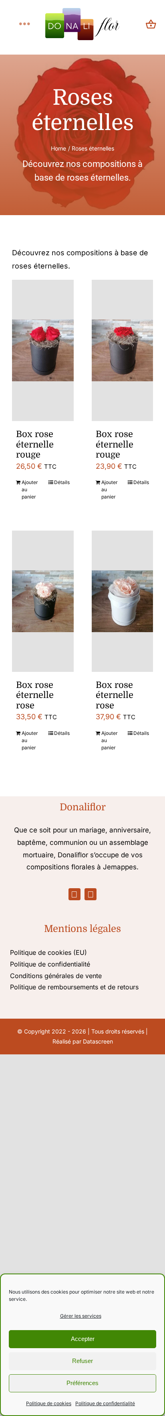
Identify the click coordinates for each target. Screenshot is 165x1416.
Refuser (82, 1360)
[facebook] (74, 894)
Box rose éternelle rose (35, 695)
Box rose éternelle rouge (35, 444)
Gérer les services (80, 1316)
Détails (62, 482)
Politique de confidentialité (105, 1403)
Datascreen (98, 1041)
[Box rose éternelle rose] (43, 601)
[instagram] (91, 894)
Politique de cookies (48, 1403)
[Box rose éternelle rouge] (43, 350)
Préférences (82, 1382)
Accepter (83, 1338)
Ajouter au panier (30, 489)
